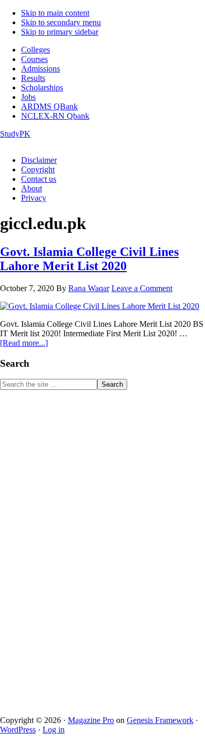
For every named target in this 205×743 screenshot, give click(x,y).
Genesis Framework (160, 720)
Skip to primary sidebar (59, 31)
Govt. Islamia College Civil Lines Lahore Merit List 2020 (89, 259)
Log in (54, 729)
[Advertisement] (79, 547)
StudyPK (15, 133)
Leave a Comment (141, 288)
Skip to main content (55, 12)
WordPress (18, 729)
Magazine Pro (91, 720)
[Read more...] (24, 342)
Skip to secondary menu (61, 22)
